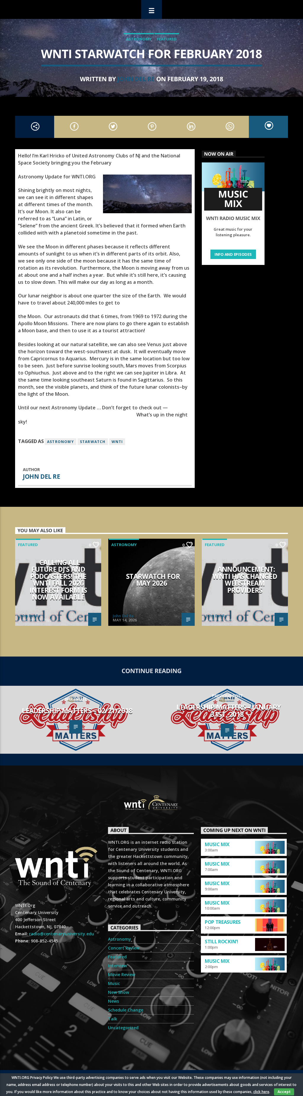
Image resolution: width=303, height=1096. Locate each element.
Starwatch (93, 441)
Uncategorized (123, 1027)
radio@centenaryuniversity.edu (61, 934)
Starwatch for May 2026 (153, 580)
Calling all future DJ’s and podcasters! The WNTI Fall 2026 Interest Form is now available (58, 580)
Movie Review (121, 974)
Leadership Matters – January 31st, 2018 (228, 711)
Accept (284, 1091)
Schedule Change (125, 1010)
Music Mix (217, 844)
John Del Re (135, 79)
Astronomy (139, 39)
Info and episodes (233, 254)
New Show (118, 992)
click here (261, 1091)
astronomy (60, 441)
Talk (112, 1019)
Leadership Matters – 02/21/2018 (77, 710)
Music (114, 983)
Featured (167, 39)
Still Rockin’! (221, 941)
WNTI (117, 441)
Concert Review (123, 948)
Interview (117, 965)
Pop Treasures (223, 922)
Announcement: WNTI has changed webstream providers (244, 580)
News (113, 1001)
